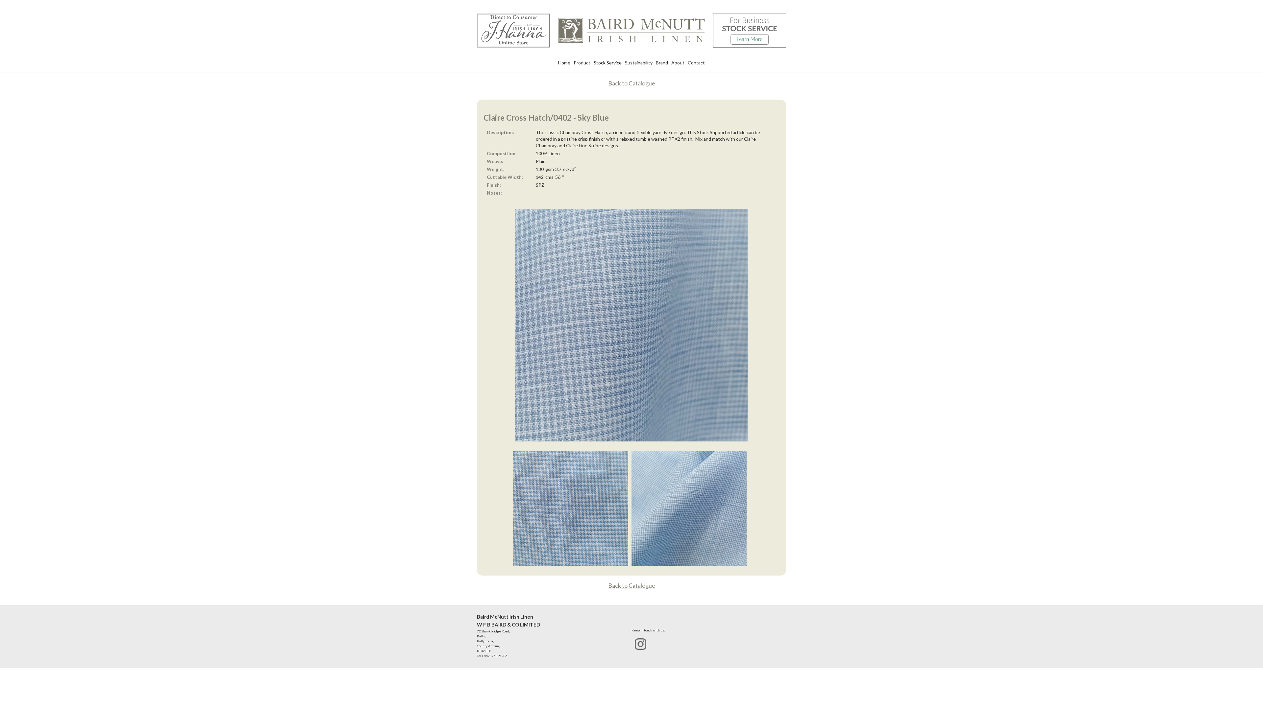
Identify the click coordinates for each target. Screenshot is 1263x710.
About (677, 62)
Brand (662, 62)
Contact (696, 62)
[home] (631, 30)
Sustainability (639, 62)
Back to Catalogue (631, 83)
